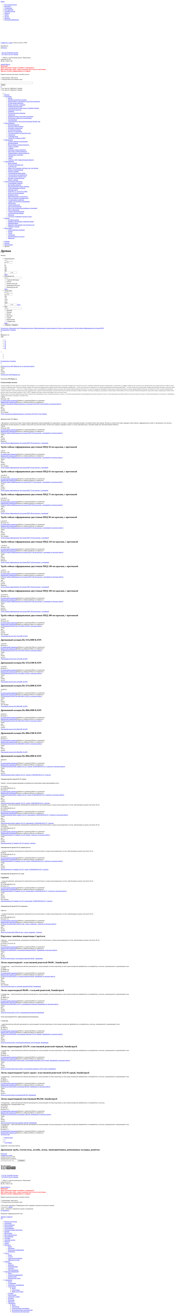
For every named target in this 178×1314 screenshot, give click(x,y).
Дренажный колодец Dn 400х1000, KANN (14, 706)
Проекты (7, 18)
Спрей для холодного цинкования (19, 201)
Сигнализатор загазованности (17, 175)
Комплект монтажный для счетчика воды (21, 225)
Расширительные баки (15, 106)
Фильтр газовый (13, 171)
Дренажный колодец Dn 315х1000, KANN (14, 636)
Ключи (10, 231)
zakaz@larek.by (5, 64)
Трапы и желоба (13, 146)
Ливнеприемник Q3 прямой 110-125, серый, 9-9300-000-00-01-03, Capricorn (24, 869)
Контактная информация (16, 1250)
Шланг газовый (13, 180)
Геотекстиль (4, 328)
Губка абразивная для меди (16, 188)
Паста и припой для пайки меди (18, 198)
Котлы (10, 98)
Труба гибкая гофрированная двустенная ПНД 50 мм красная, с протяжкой (24, 443)
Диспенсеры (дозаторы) (15, 155)
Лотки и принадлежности (66, 328)
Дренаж (10, 156)
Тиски (10, 233)
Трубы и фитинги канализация (18, 141)
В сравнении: (5, 1210)
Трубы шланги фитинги (15, 103)
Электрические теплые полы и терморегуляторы (23, 108)
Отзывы (10, 1293)
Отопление (7, 96)
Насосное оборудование (15, 126)
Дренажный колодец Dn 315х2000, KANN (14, 681)
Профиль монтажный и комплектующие (21, 221)
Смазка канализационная (16, 211)
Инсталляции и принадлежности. (18, 145)
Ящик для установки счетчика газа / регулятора (23, 168)
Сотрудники (12, 1286)
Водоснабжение (9, 123)
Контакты (7, 6)
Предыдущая (8, 1137)
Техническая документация (20, 1311)
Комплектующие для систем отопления (20, 116)
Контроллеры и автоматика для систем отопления (24, 101)
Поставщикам (8, 9)
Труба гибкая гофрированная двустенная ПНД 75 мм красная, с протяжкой (24, 490)
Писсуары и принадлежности (17, 151)
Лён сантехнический (14, 206)
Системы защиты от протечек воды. (19, 133)
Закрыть (3, 1217)
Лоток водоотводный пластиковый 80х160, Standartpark (18, 1095)
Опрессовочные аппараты (16, 230)
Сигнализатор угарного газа (17, 176)
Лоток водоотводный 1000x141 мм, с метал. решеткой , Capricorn (21, 932)
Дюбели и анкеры (13, 226)
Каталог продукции (10, 1221)
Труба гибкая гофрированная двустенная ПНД (89, 328)
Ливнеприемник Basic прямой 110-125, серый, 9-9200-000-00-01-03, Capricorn (25, 803)
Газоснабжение (9, 161)
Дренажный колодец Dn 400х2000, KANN (14, 752)
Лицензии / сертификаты (16, 1285)
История (11, 1298)
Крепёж (6, 218)
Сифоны (11, 148)
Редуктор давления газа (15, 165)
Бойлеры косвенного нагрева (17, 100)
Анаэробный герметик (15, 183)
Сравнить (9, 1217)
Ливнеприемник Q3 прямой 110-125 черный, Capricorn (18, 843)
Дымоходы (11, 115)
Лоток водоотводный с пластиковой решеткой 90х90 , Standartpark (22, 958)
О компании (8, 8)
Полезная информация (11, 19)
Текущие (11, 1268)
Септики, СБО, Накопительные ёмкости (21, 160)
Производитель (9, 276)
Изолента (11, 215)
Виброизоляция (13, 223)
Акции (6, 14)
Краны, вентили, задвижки (16, 105)
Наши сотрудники (17, 1291)
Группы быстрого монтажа (16, 113)
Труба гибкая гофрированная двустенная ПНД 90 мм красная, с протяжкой (24, 513)
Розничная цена (9, 258)
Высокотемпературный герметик (18, 186)
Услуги (6, 16)
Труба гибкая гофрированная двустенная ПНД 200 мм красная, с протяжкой (25, 611)
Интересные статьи (14, 1278)
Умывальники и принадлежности (18, 153)
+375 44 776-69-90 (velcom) (9, 52)
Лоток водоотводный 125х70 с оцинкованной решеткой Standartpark (22, 1012)
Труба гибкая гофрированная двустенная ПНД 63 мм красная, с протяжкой (24, 467)
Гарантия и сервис (14, 1296)
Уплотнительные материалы (13, 181)
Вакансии (11, 1301)
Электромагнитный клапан (16, 173)
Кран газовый (12, 163)
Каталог (7, 95)
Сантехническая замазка (16, 213)
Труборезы (11, 235)
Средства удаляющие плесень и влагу (20, 216)
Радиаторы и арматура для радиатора (20, 118)
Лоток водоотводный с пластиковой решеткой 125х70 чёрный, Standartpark (24, 1042)
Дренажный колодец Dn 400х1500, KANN (14, 729)
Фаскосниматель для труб (16, 236)
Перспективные (13, 1270)
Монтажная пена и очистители (18, 196)
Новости (7, 13)
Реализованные (13, 1266)
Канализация (8, 140)
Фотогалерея (12, 1295)
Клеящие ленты (13, 195)
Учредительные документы (20, 1308)
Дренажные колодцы (26, 328)
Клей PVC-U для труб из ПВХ (17, 191)
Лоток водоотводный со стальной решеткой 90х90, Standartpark (21, 986)
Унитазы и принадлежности (17, 150)
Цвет (6, 306)
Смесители (11, 135)
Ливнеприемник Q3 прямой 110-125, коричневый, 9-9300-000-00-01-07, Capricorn (26, 901)
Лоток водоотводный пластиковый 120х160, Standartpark (19, 1123)
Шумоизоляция (13, 143)
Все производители (10, 4)
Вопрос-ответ (12, 1276)
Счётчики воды (13, 136)
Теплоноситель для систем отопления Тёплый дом (24, 121)
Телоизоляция (12, 120)
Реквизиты (11, 1251)
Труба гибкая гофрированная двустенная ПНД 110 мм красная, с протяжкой (25, 538)
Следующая (8, 1142)
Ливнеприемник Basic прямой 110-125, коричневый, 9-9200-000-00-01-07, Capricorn (27, 823)
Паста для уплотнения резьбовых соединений (22, 208)
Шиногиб (11, 238)
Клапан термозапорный (15, 170)
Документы (11, 1303)
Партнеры (11, 1300)
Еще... (6, 274)
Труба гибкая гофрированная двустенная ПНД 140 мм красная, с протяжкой (25, 562)
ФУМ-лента (12, 203)
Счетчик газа (12, 166)
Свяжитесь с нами (6, 42)
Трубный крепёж (13, 220)
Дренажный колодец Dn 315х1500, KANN (14, 659)
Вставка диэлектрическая (16, 178)
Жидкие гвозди (13, 190)
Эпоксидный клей (14, 205)
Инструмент (8, 228)
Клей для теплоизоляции (16, 193)
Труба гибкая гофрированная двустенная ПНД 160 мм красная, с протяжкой (25, 587)
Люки (10, 158)
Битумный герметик (14, 185)
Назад (10, 1246)
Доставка (7, 1238)
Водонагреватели (13, 125)
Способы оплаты (9, 11)
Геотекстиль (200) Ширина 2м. (10, 374)
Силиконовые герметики (16, 200)
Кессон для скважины (15, 131)
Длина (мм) (8, 290)
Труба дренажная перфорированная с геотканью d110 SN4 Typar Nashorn (24, 414)
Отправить (22, 1160)
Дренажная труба (14, 328)
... (5, 93)
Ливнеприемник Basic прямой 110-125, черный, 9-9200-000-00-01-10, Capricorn (26, 775)
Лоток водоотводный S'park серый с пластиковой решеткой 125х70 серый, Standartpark (28, 1069)
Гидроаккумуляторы (14, 130)
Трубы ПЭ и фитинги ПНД (16, 138)
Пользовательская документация (22, 1310)
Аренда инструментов (15, 1258)
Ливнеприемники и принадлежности (45, 328)
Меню (3, 1)
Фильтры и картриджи (15, 128)
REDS (11, 1207)
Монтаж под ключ (14, 1260)
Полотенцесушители (14, 110)
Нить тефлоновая (13, 210)
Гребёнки (11, 111)
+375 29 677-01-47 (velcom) (9, 54)
